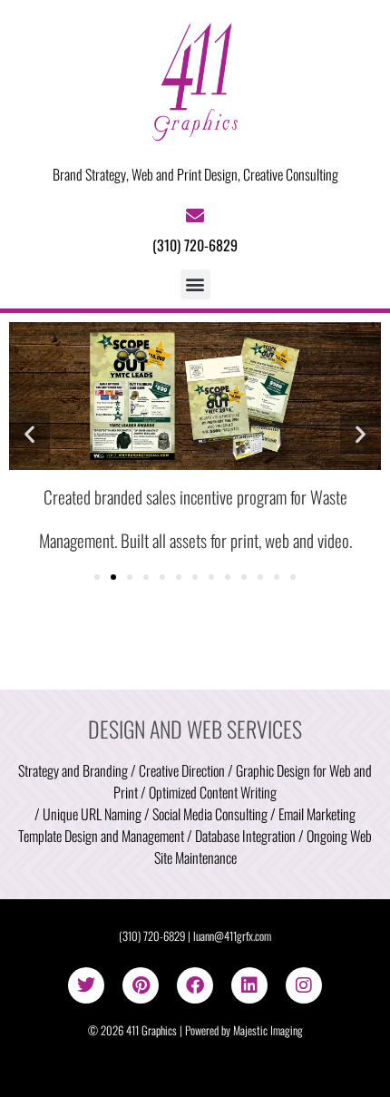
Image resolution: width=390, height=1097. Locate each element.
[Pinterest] (140, 985)
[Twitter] (86, 985)
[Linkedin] (249, 985)
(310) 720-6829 (152, 936)
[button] (195, 284)
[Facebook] (195, 985)
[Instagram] (304, 985)
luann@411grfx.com (232, 936)
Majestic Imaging (268, 1030)
